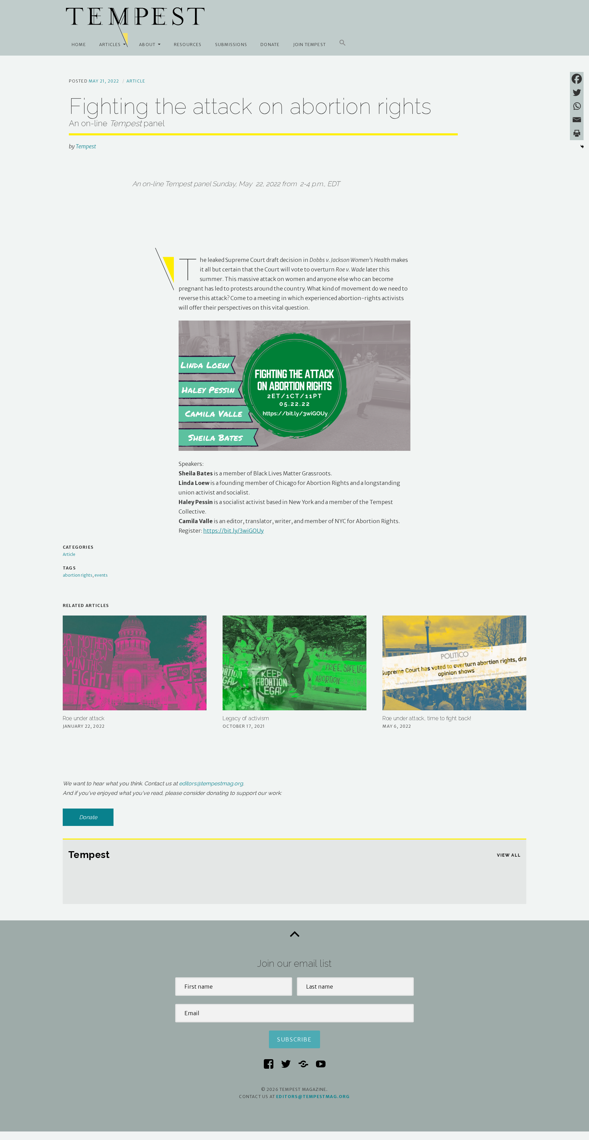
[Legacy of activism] (294, 663)
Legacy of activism (246, 718)
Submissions (231, 44)
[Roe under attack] (135, 663)
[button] (342, 43)
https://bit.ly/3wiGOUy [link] (233, 530)
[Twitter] (577, 92)
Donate (270, 44)
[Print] (577, 133)
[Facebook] (577, 79)
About (147, 44)
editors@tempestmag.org (211, 783)
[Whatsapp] (577, 106)
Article (135, 81)
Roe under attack (83, 718)
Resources (188, 44)
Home (79, 44)
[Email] (577, 120)
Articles (110, 44)
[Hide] (582, 146)
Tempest (86, 146)
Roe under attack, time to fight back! (426, 718)
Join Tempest (309, 44)
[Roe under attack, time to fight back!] (454, 663)
